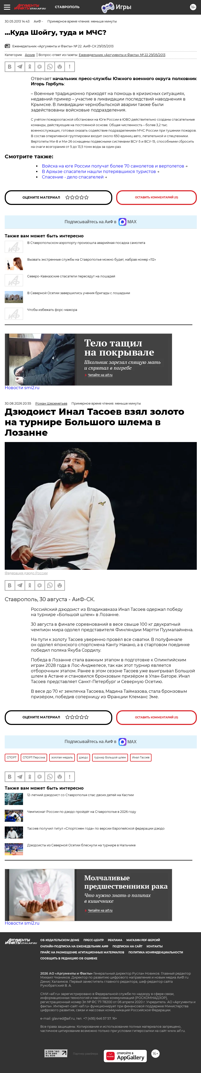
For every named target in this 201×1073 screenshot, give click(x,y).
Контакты (155, 946)
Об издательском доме (59, 940)
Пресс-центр (93, 940)
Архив (30, 55)
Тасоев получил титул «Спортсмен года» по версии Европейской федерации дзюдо (96, 828)
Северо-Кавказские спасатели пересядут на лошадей (71, 276)
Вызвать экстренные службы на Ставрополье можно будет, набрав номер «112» (91, 259)
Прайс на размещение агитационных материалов (82, 952)
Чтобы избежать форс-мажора (52, 310)
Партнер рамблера (85, 1053)
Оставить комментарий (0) (156, 197)
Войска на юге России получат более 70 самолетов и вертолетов (113, 166)
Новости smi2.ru (22, 387)
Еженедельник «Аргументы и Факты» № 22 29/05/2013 (122, 55)
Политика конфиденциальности (156, 952)
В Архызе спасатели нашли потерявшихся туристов (99, 171)
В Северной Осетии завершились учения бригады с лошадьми (78, 293)
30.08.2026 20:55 (18, 403)
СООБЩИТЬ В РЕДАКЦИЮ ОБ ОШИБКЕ (68, 958)
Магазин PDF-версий (143, 940)
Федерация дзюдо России (26, 573)
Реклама (115, 940)
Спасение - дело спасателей (73, 177)
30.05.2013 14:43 (17, 21)
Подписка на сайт (127, 946)
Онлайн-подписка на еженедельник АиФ (74, 946)
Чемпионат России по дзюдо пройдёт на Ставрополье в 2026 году (81, 812)
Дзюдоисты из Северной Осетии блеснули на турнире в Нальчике (81, 845)
